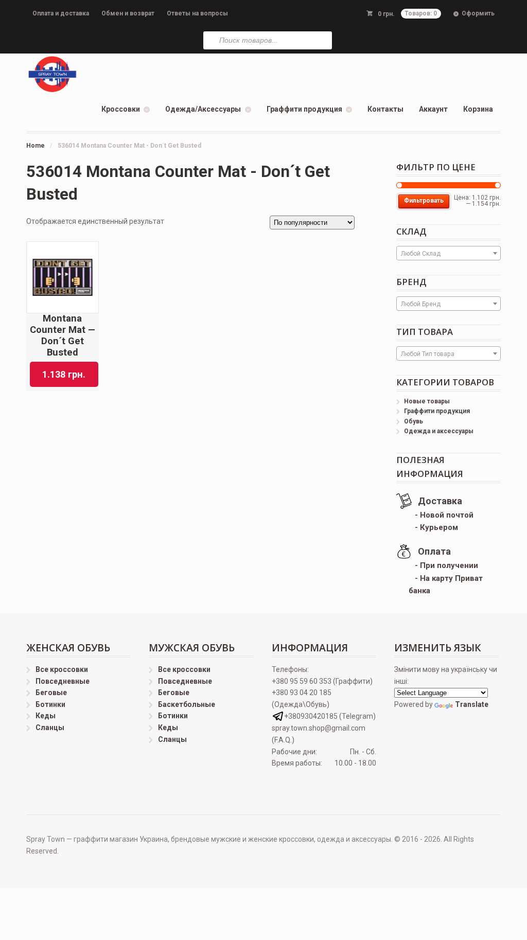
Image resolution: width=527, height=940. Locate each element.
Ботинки (50, 704)
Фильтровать (424, 200)
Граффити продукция (304, 109)
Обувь (413, 421)
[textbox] (448, 253)
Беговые (51, 692)
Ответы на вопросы (197, 13)
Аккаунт (433, 109)
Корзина (478, 109)
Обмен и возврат (127, 13)
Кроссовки (120, 109)
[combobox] (448, 253)
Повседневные (63, 681)
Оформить (478, 13)
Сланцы (50, 727)
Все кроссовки (62, 669)
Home (35, 145)
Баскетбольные (186, 704)
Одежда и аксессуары (438, 431)
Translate (471, 704)
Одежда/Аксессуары (203, 109)
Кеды (46, 716)
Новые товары (427, 401)
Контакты (385, 109)
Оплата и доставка (60, 13)
